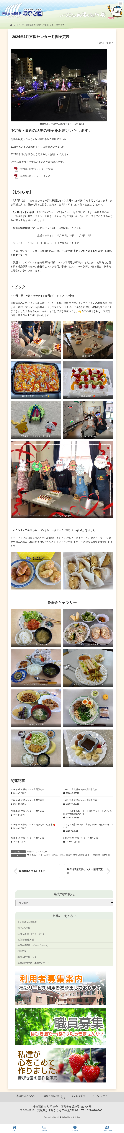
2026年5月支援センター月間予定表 (80, 800)
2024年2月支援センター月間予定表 (85, 871)
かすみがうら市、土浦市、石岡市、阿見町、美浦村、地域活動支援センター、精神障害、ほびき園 (70, 855)
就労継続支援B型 (26, 940)
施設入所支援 (24, 928)
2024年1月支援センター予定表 (36, 169)
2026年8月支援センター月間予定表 (27, 789)
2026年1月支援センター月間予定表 (27, 838)
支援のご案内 (107, 1130)
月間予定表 (42, 852)
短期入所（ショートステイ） (31, 934)
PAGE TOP (118, 1119)
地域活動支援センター (28, 957)
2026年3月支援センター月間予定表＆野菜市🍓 (33, 824)
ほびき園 (75, 1130)
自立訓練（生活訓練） (28, 922)
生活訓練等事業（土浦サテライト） (34, 963)
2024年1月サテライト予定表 (35, 176)
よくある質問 (78, 1095)
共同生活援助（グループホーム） (33, 945)
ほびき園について (53, 1095)
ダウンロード (100, 1095)
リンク (62, 1098)
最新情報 (30, 852)
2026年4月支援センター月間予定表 (27, 811)
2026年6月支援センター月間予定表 (27, 800)
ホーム (14, 1130)
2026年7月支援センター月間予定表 (80, 789)
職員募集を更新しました (32, 871)
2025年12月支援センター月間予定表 (80, 838)
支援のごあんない (26, 1095)
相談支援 (22, 951)
